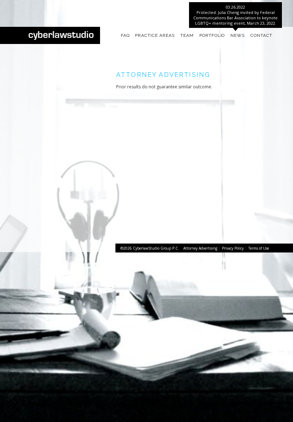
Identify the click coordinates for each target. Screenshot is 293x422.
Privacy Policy (233, 248)
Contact (261, 35)
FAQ (125, 35)
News (237, 35)
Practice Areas (154, 35)
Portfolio (212, 35)
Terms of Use (258, 248)
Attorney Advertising (200, 248)
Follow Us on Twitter (69, 5)
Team (187, 35)
